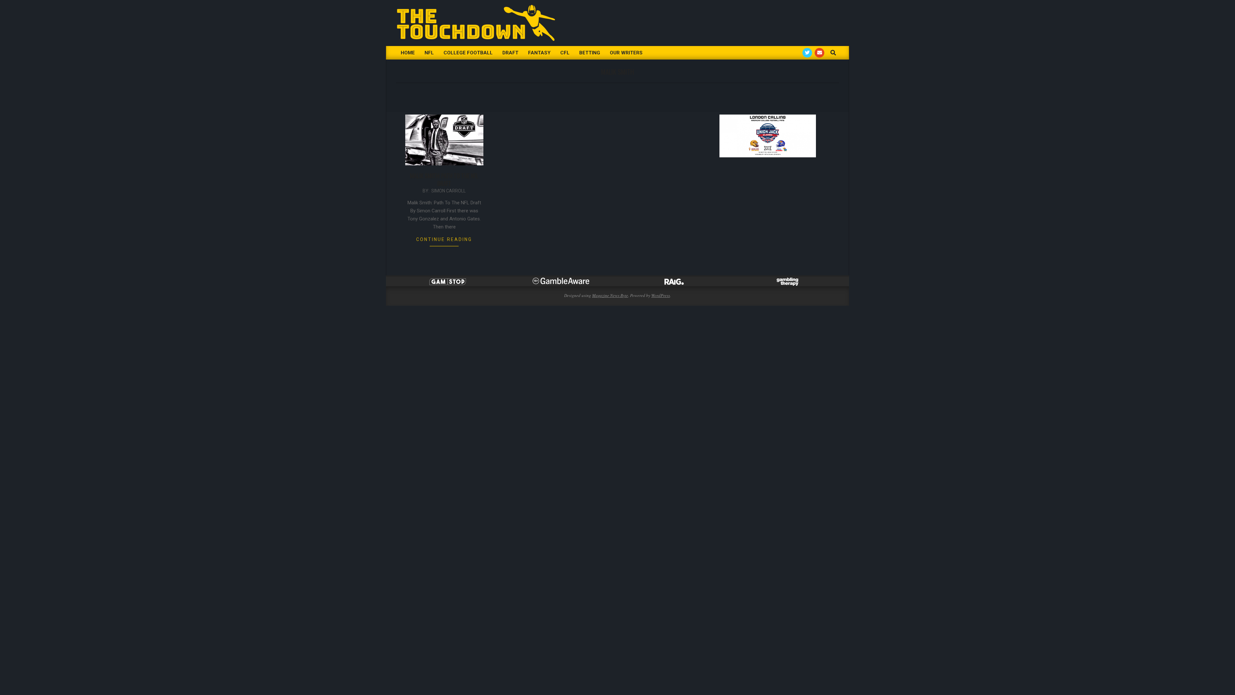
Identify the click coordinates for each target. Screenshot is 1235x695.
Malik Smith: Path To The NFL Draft (444, 179)
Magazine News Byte (610, 295)
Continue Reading (444, 239)
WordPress (660, 295)
